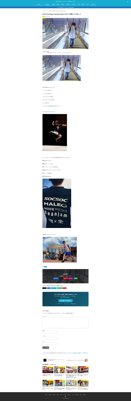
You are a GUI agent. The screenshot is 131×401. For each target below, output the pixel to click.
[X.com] (61, 278)
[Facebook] (56, 278)
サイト (43, 341)
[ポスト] (44, 288)
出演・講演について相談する (65, 300)
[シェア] (48, 288)
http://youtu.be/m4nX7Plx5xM (48, 111)
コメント (44, 316)
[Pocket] (64, 288)
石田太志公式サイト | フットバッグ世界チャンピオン (65, 1)
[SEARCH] (127, 1)
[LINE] (75, 278)
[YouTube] (65, 278)
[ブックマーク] (53, 288)
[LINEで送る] (59, 288)
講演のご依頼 (73, 303)
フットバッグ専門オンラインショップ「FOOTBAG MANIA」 (65, 7)
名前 (43, 330)
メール (44, 336)
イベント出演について (59, 303)
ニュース (44, 16)
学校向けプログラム (67, 303)
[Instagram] (71, 278)
